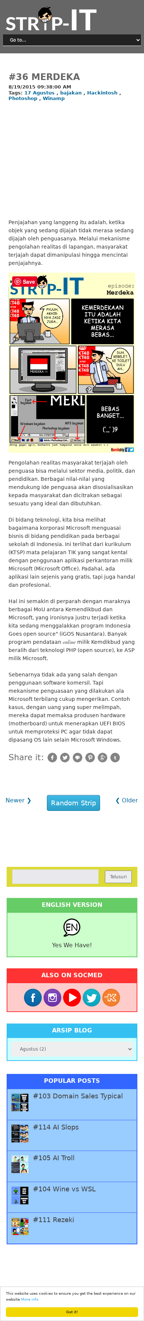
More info (29, 1299)
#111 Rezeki (53, 1220)
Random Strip (73, 803)
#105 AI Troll (54, 1158)
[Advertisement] (72, 161)
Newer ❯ (18, 800)
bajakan (71, 93)
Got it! (72, 1312)
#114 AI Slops (56, 1127)
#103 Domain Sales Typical (78, 1096)
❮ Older (126, 800)
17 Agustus (40, 93)
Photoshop (23, 98)
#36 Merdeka (44, 77)
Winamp (54, 98)
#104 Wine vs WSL (64, 1189)
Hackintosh (103, 93)
